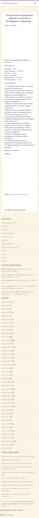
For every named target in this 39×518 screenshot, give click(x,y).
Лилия (4, 275)
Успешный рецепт (10, 3)
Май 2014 (5, 378)
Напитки (4, 240)
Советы (4, 254)
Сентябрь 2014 (7, 364)
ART (3, 280)
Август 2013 (6, 410)
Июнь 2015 (5, 333)
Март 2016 (5, 316)
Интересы (5, 230)
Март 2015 (5, 344)
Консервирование (8, 233)
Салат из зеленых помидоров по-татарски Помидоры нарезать (19, 287)
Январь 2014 (6, 392)
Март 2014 (5, 385)
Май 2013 (5, 420)
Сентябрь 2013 (7, 406)
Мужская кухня (7, 236)
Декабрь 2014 (6, 354)
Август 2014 (6, 368)
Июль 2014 (5, 371)
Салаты (4, 250)
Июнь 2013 (5, 417)
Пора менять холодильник (11, 460)
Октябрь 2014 (6, 361)
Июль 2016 (5, 305)
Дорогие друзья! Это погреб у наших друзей (17, 481)
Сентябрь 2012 (7, 441)
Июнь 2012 (5, 448)
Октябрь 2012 (6, 438)
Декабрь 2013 (6, 396)
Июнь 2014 (5, 375)
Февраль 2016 (7, 319)
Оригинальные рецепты (19, 194)
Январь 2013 (6, 434)
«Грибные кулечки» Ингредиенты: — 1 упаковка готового (18, 293)
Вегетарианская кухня (9, 223)
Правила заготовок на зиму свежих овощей (17, 463)
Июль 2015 (5, 330)
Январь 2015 (6, 351)
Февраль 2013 (7, 431)
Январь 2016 (6, 323)
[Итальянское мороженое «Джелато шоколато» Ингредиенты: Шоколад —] (19, 163)
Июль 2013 (5, 413)
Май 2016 (5, 309)
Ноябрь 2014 (6, 358)
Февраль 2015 (7, 347)
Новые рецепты (7, 243)
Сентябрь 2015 (7, 326)
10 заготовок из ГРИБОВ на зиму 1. (14, 478)
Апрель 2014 (6, 382)
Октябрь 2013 (6, 403)
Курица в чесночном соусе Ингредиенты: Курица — (16, 270)
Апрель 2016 (6, 312)
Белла (4, 286)
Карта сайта (6, 506)
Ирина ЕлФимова (8, 292)
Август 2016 (6, 302)
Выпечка (5, 226)
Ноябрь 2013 (6, 399)
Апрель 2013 (6, 424)
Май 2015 (5, 337)
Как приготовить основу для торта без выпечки (18, 456)
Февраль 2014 (7, 389)
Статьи (4, 257)
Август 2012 (6, 445)
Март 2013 (5, 427)
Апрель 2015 (6, 340)
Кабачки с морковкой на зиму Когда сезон (16, 485)
